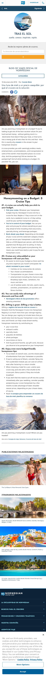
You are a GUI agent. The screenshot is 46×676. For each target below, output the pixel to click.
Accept (23, 671)
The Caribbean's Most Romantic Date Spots (15, 487)
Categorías (23, 76)
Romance (22, 439)
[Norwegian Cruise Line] (23, 3)
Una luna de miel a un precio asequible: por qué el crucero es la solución (23, 86)
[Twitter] (15, 92)
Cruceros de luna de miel (33, 439)
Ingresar (34, 3)
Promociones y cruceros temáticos (17, 616)
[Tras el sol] (23, 21)
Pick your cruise (12, 210)
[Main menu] (2, 3)
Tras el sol (23, 34)
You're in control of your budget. (18, 223)
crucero (18, 142)
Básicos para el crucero (12, 609)
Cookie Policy (23, 659)
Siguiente (38, 8)
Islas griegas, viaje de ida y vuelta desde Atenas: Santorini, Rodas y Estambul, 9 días (22, 550)
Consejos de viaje (13, 439)
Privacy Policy (36, 659)
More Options (23, 664)
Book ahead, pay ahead (15, 234)
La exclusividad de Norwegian (15, 602)
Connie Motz (27, 82)
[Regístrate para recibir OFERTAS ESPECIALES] (23, 57)
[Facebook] (11, 92)
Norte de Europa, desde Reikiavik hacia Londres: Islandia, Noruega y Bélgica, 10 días (23, 521)
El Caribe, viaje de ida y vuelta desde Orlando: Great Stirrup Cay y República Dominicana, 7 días (22, 579)
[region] (23, 654)
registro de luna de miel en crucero (22, 307)
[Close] (43, 634)
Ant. (5, 8)
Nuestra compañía (9, 623)
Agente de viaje (8, 629)
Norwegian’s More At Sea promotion (20, 299)
